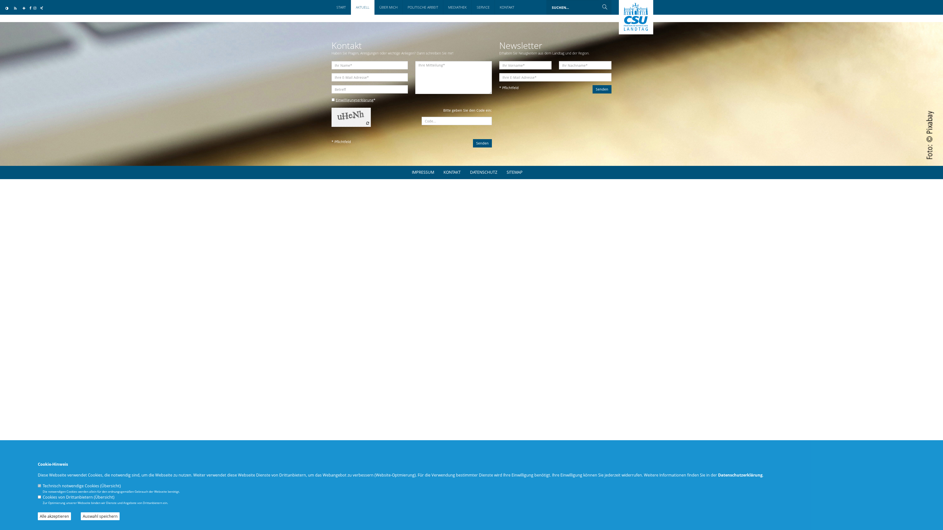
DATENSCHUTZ (483, 172)
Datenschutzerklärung (740, 475)
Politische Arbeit (423, 7)
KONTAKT (452, 172)
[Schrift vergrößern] (24, 8)
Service (483, 7)
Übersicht (110, 486)
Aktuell (362, 7)
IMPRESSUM (423, 172)
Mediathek (457, 7)
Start (341, 7)
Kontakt (507, 7)
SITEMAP (515, 172)
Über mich (388, 7)
